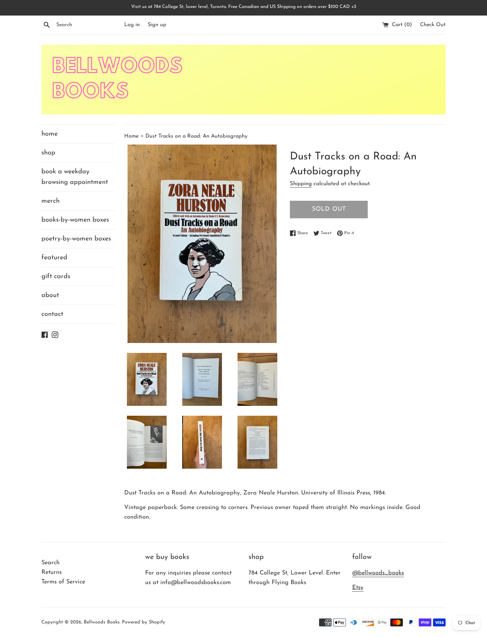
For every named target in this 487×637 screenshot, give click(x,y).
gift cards (55, 276)
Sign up (157, 24)
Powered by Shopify (143, 622)
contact (52, 314)
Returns (51, 572)
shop (48, 152)
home (49, 134)
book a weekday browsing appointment (74, 177)
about (50, 295)
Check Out (433, 24)
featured (54, 257)
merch (50, 201)
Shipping (301, 184)
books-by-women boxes (75, 220)
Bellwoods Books (102, 622)
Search (50, 563)
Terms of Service (63, 582)
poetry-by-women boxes (76, 238)
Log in (132, 24)
